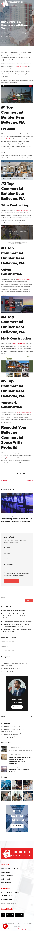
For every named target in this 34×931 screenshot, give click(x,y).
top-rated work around (21, 66)
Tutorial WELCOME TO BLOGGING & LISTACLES (17, 621)
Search (3, 597)
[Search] (32, 716)
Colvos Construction (23, 279)
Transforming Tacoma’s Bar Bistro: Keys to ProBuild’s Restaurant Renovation (16, 519)
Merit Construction (19, 343)
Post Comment (11, 581)
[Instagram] (12, 915)
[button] (10, 868)
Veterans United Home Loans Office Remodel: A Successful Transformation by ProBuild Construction (18, 616)
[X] (17, 915)
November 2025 (8, 651)
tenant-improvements (11, 668)
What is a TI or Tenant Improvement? (14, 610)
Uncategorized (7, 18)
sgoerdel (21, 33)
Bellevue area (5, 69)
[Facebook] (3, 915)
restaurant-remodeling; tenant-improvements (14, 665)
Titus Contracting (22, 210)
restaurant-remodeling (12, 661)
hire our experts (11, 458)
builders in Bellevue (7, 139)
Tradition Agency (21, 929)
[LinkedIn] (8, 915)
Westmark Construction (24, 412)
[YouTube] (21, 915)
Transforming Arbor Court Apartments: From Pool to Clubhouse (17, 631)
